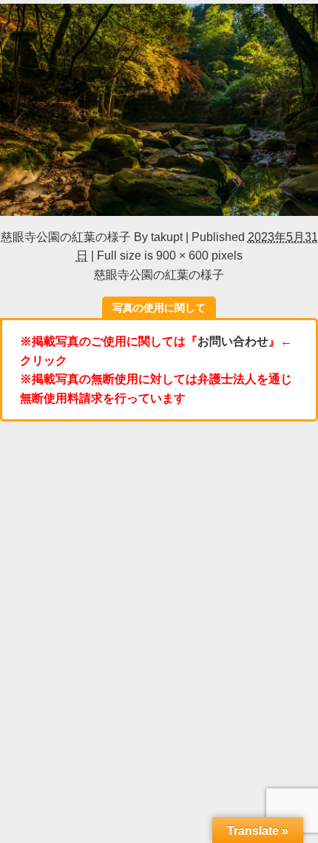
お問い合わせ (232, 341)
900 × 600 (182, 255)
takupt (167, 237)
